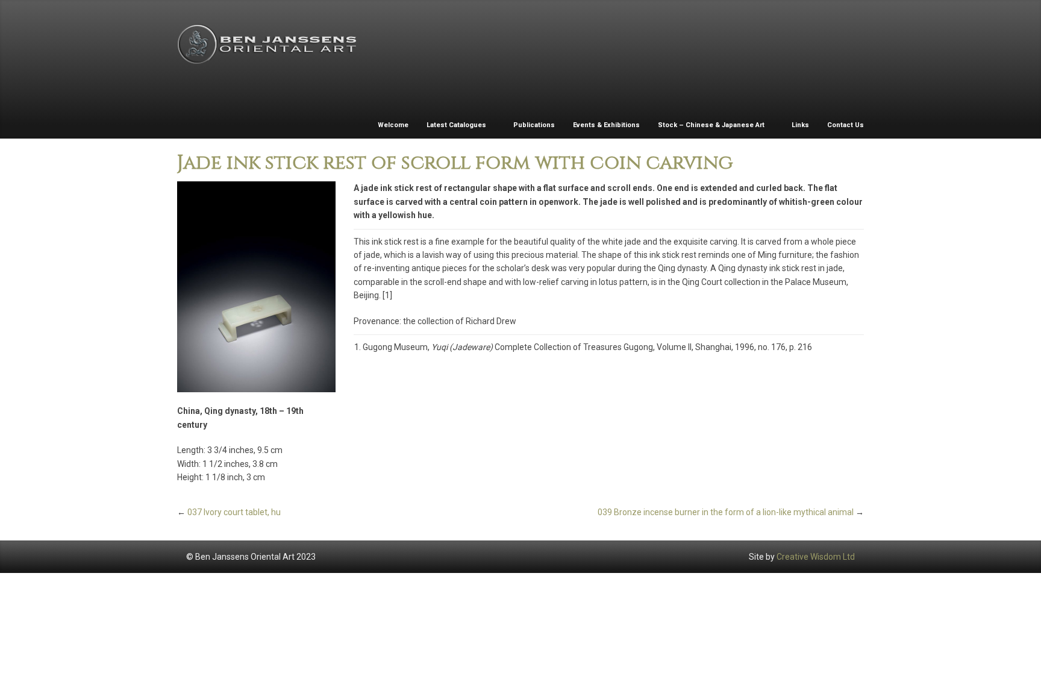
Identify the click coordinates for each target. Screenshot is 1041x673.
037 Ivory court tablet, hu (234, 512)
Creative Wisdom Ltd (816, 557)
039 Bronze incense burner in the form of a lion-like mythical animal (726, 512)
